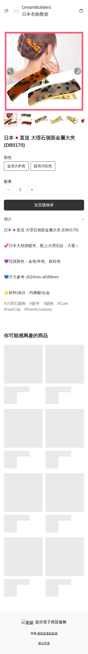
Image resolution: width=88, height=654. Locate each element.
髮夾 (36, 303)
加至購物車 (44, 205)
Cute (64, 303)
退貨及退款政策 (47, 633)
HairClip (13, 309)
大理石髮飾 (16, 303)
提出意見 (44, 643)
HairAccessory (39, 309)
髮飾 (50, 303)
